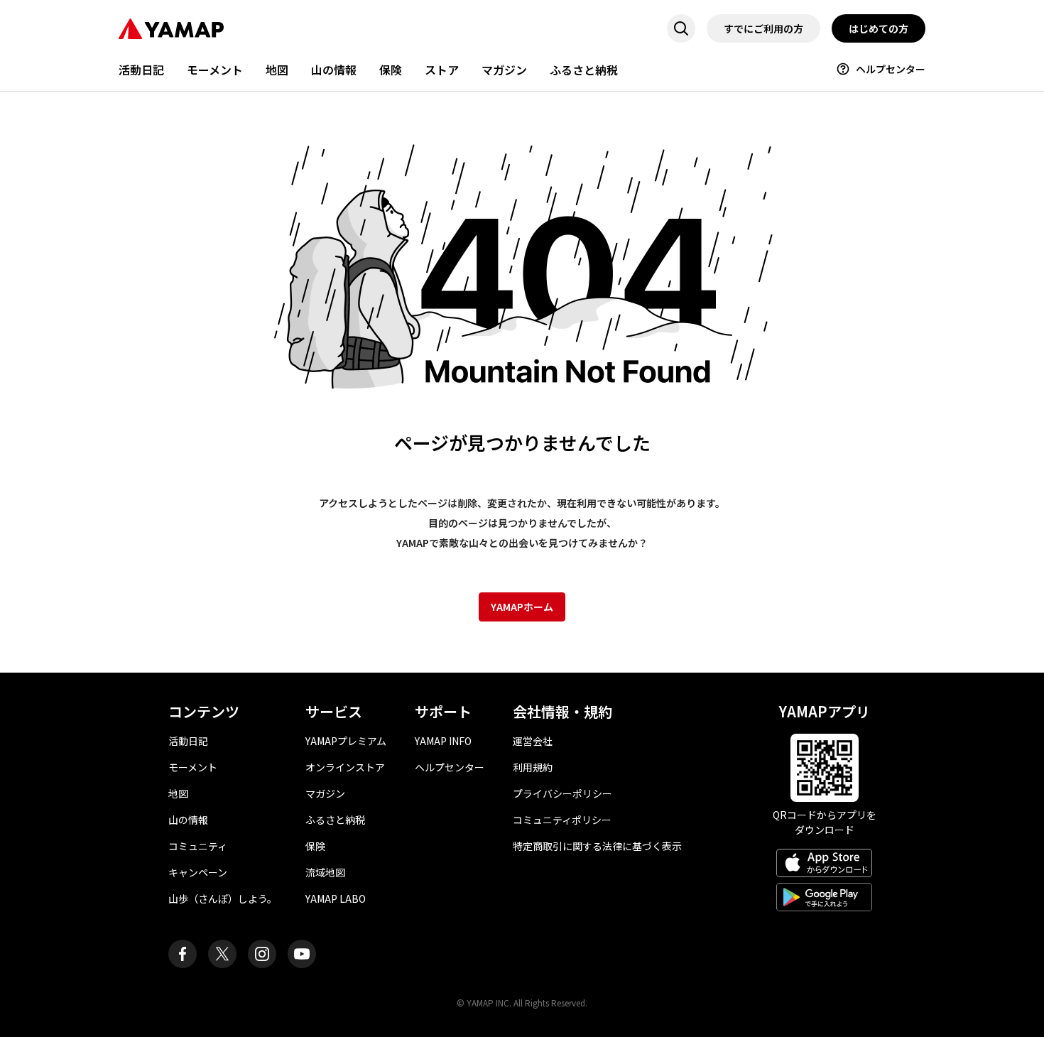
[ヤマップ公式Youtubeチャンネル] (302, 954)
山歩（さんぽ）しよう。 (222, 898)
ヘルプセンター (890, 69)
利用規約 (533, 767)
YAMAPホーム (522, 606)
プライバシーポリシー (562, 793)
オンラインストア (345, 767)
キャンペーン (197, 872)
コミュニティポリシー (562, 820)
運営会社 (533, 741)
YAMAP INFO (443, 741)
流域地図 (325, 872)
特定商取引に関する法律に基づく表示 (597, 846)
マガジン (504, 69)
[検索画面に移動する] (681, 28)
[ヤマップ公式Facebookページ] (182, 954)
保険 (390, 69)
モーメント (215, 69)
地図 (277, 69)
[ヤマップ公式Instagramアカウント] (262, 954)
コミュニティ (197, 846)
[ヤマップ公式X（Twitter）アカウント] (222, 954)
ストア (442, 69)
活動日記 (141, 69)
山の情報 (334, 69)
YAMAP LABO (335, 898)
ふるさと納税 (584, 69)
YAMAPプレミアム (345, 741)
